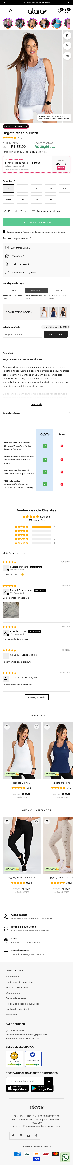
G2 (36, 199)
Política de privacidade (18, 1009)
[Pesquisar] (10, 11)
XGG (8, 199)
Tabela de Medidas (48, 211)
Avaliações (11, 1014)
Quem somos (13, 993)
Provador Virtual (18, 211)
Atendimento (13, 976)
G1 (22, 199)
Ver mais (36, 404)
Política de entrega (16, 998)
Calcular (55, 334)
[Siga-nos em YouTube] (28, 1135)
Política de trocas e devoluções (22, 1003)
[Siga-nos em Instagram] (21, 1135)
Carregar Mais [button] (36, 697)
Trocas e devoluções (17, 987)
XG (64, 188)
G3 (50, 199)
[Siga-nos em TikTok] (36, 1135)
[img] (9, 562)
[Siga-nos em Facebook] (13, 1135)
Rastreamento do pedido (19, 982)
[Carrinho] (66, 11)
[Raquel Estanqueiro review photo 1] (11, 610)
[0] (59, 11)
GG (50, 188)
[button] (22, 527)
